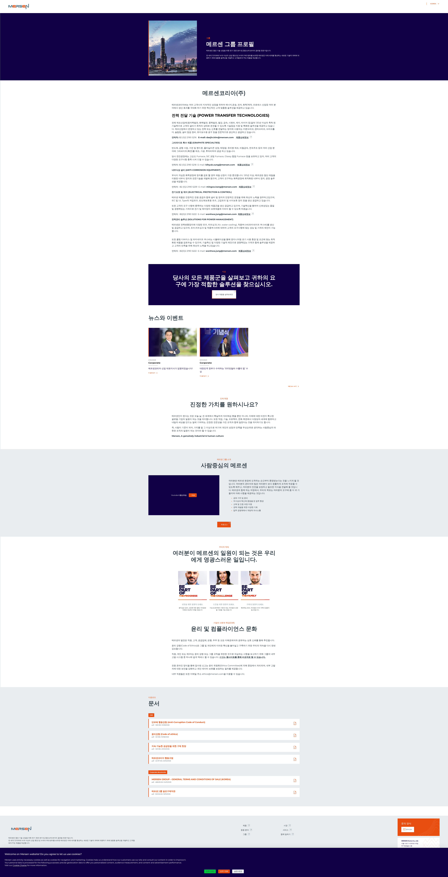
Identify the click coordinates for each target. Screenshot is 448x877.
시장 (285, 825)
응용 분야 (245, 830)
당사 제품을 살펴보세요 (224, 294)
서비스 (285, 830)
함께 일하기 (285, 834)
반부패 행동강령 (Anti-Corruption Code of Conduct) (178, 722)
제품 (245, 825)
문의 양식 (409, 829)
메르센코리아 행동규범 (162, 758)
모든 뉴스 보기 (292, 386)
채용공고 (224, 524)
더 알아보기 (151, 373)
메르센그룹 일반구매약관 (163, 791)
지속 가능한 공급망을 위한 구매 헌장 (169, 746)
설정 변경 (238, 871)
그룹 (245, 834)
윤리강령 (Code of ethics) (165, 734)
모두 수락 (210, 871)
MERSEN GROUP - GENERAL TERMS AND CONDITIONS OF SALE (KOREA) (191, 779)
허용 (193, 495)
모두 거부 (224, 871)
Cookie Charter (20, 865)
